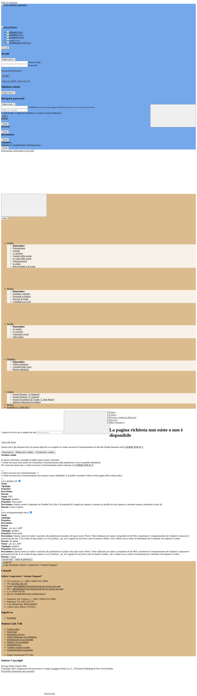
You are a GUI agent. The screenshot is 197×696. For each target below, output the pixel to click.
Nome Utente (34, 62)
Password (32, 65)
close (4, 218)
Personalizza (7, 452)
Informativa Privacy (16, 634)
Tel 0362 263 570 (19, 583)
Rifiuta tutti (24, 452)
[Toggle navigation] (24, 205)
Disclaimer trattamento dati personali (17, 671)
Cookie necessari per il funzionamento (18, 473)
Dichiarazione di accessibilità (20, 639)
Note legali (12, 632)
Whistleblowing (14, 645)
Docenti (113, 420)
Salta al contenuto (9, 2)
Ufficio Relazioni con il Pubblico (22, 637)
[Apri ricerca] (173, 115)
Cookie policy (13, 629)
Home (112, 412)
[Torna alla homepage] (17, 150)
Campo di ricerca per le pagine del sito (18, 432)
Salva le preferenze (23, 560)
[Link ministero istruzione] (14, 5)
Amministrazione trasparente (20, 650)
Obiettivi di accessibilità (18, 642)
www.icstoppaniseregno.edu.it (15, 512)
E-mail (31, 107)
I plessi (112, 415)
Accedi (5, 48)
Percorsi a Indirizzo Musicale (122, 417)
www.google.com (9, 481)
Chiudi (4, 124)
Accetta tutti (45, 452)
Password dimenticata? (11, 70)
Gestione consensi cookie (18, 647)
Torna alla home (8, 442)
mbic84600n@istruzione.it (36, 586)
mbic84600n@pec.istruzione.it (37, 589)
